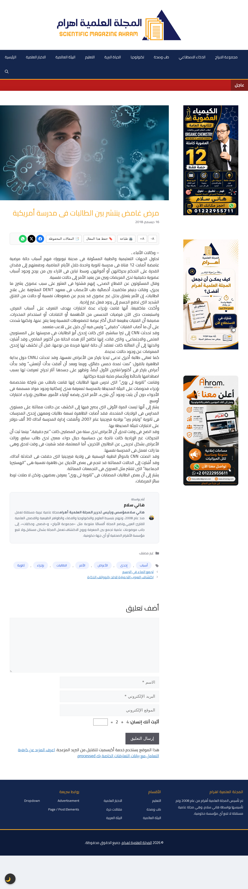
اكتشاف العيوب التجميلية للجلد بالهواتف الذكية (120, 577)
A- (152, 238)
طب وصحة (161, 57)
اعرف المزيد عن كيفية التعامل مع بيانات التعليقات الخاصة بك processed (88, 753)
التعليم (90, 57)
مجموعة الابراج (226, 57)
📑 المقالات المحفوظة (64, 238)
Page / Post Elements (63, 809)
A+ (142, 238)
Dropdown (32, 800)
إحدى (123, 565)
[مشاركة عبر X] (31, 239)
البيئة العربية (114, 818)
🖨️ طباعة (126, 238)
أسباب (144, 565)
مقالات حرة (114, 809)
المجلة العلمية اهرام (137, 842)
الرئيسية (10, 57)
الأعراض (103, 565)
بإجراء (40, 565)
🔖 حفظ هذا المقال (99, 238)
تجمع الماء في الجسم (138, 571)
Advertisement (68, 800)
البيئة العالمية (65, 57)
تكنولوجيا (137, 57)
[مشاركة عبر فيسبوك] (40, 239)
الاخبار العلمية (36, 57)
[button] (6, 71)
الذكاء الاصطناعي (192, 57)
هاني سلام (134, 505)
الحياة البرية (112, 57)
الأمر (82, 565)
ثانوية (21, 565)
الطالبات (61, 565)
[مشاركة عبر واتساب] (23, 239)
